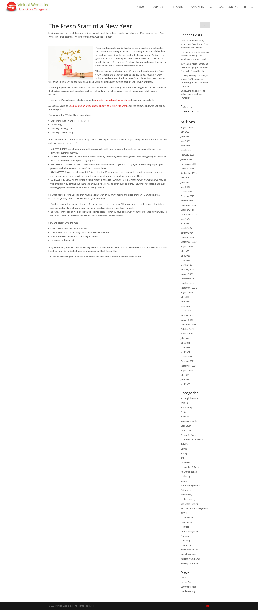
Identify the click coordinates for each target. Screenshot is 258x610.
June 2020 (185, 379)
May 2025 (185, 186)
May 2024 (185, 219)
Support (159, 7)
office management (148, 33)
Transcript (185, 535)
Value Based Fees (189, 549)
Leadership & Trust (190, 467)
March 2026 (186, 150)
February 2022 (187, 315)
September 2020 (189, 365)
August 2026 (187, 127)
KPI (182, 458)
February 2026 (187, 154)
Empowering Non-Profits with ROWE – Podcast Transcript (193, 94)
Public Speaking (188, 499)
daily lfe (105, 33)
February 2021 (187, 361)
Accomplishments (74, 33)
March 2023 (186, 264)
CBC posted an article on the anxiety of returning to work (98, 105)
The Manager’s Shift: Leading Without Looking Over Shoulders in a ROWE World (195, 56)
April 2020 (185, 384)
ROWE (184, 513)
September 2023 (189, 241)
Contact (234, 7)
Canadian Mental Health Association (113, 100)
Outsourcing (187, 490)
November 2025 (188, 164)
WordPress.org (188, 591)
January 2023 (187, 274)
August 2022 (187, 292)
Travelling (185, 540)
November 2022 (188, 278)
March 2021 (186, 356)
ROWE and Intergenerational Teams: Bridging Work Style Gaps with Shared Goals (194, 67)
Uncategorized (188, 545)
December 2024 (188, 205)
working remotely (103, 36)
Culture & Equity (188, 435)
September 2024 (189, 214)
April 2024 (185, 223)
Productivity (186, 494)
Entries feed (186, 582)
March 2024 (186, 228)
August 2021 (187, 333)
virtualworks (57, 33)
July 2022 (185, 297)
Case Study (186, 425)
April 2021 (185, 352)
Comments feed (188, 586)
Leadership (123, 33)
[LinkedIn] (207, 606)
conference (186, 430)
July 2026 (185, 131)
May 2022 (185, 306)
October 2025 (187, 168)
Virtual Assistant (188, 554)
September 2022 (189, 287)
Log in (184, 577)
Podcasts (197, 7)
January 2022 (187, 319)
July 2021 (185, 338)
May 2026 (185, 141)
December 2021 (188, 324)
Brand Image (187, 407)
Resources (179, 7)
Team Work (186, 522)
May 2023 (185, 260)
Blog (220, 7)
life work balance (189, 471)
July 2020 (185, 375)
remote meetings (189, 503)
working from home (84, 36)
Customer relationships (192, 439)
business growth (92, 33)
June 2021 (185, 342)
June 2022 (185, 301)
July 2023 (185, 251)
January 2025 (187, 200)
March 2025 (186, 191)
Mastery (134, 33)
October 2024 (187, 209)
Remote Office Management (195, 508)
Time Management (64, 36)
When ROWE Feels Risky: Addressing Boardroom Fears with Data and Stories (195, 44)
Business (185, 412)
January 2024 (187, 232)
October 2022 (187, 283)
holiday (113, 33)
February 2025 (187, 196)
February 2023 (187, 269)
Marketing (186, 476)
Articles (184, 402)
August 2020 (187, 370)
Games (184, 448)
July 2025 (185, 177)
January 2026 (187, 159)
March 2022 (186, 310)
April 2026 (185, 145)
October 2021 (187, 329)
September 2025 (189, 173)
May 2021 (185, 347)
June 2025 (185, 182)
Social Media (187, 517)
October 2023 (187, 237)
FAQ (210, 7)
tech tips (185, 526)
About (141, 7)
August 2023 (187, 246)
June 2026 (185, 136)
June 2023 (185, 255)
